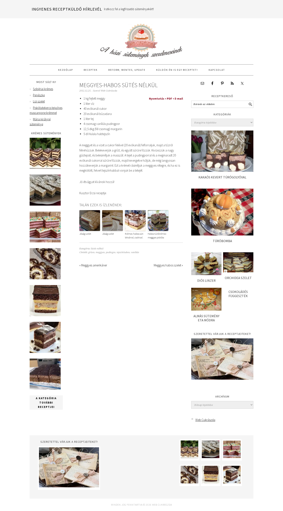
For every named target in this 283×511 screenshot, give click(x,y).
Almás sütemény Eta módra (206, 318)
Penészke (39, 95)
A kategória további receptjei (46, 402)
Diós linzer (206, 280)
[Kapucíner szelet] (45, 352)
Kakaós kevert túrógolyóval (222, 177)
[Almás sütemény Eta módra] (206, 309)
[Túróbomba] (222, 234)
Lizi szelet (39, 101)
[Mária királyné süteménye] (45, 315)
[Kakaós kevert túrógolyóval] (222, 171)
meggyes (100, 252)
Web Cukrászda (141, 39)
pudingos (110, 252)
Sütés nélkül (97, 248)
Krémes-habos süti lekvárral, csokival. (134, 235)
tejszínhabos (123, 252)
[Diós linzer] (206, 274)
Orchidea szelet (238, 278)
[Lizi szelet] (45, 241)
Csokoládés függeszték (238, 294)
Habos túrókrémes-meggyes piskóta (157, 235)
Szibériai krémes (43, 89)
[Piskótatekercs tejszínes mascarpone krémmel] (45, 278)
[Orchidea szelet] (238, 271)
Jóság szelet (85, 233)
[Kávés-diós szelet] (45, 388)
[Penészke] (45, 204)
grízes (91, 252)
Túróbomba (222, 241)
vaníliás (135, 252)
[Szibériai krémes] (45, 168)
